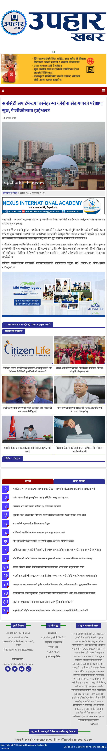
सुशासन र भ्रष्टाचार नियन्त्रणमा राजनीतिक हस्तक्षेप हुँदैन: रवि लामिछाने (42, 602)
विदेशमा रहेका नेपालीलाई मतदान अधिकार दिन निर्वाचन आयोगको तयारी (79, 449)
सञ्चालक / (49, 642)
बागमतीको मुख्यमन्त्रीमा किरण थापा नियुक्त (31, 524)
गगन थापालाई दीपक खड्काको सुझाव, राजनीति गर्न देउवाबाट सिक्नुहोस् (79, 409)
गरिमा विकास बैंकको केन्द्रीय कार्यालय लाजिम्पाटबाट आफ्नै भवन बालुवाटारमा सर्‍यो (48, 567)
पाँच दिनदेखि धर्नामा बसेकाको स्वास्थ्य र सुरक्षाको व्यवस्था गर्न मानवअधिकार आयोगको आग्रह (52, 558)
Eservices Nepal (98, 747)
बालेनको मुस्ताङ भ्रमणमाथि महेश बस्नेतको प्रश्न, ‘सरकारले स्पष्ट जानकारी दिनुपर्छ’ (27, 409)
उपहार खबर (11, 118)
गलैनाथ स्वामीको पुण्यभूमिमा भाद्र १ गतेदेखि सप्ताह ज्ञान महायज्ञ (40, 498)
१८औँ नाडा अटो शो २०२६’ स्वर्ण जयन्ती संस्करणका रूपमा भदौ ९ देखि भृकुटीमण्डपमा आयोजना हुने (55, 576)
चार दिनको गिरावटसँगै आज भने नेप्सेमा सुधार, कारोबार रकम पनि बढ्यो (43, 541)
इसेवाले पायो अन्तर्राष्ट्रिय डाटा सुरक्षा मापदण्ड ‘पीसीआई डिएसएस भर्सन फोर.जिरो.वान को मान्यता (54, 593)
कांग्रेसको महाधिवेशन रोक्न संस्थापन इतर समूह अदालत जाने (39, 532)
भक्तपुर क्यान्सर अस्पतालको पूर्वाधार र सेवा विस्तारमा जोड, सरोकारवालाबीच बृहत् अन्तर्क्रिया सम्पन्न (55, 585)
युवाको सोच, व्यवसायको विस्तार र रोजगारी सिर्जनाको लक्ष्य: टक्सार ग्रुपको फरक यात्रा (49, 515)
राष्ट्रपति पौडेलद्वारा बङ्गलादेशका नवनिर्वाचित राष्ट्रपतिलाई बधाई (27, 449)
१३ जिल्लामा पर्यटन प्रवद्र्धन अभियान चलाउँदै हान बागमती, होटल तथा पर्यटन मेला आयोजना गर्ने (54, 489)
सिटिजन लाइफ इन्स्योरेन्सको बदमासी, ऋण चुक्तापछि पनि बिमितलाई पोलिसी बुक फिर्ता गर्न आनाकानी (27, 370)
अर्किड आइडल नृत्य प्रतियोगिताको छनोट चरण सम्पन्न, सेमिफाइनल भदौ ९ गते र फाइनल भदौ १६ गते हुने (57, 550)
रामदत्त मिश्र (53, 647)
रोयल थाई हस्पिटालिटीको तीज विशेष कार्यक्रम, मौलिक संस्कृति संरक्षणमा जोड (79, 370)
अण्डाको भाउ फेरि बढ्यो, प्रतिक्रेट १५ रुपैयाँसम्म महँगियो (37, 506)
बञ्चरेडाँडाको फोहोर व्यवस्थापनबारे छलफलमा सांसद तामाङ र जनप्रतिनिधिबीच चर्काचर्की (50, 611)
